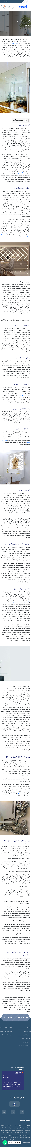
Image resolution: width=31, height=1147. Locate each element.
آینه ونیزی (21, 793)
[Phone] (4, 1142)
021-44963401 (8, 1018)
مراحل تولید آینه (14, 43)
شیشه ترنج (26, 21)
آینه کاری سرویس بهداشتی (21, 602)
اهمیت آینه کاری (22, 173)
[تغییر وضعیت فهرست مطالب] (26, 120)
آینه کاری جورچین (22, 395)
